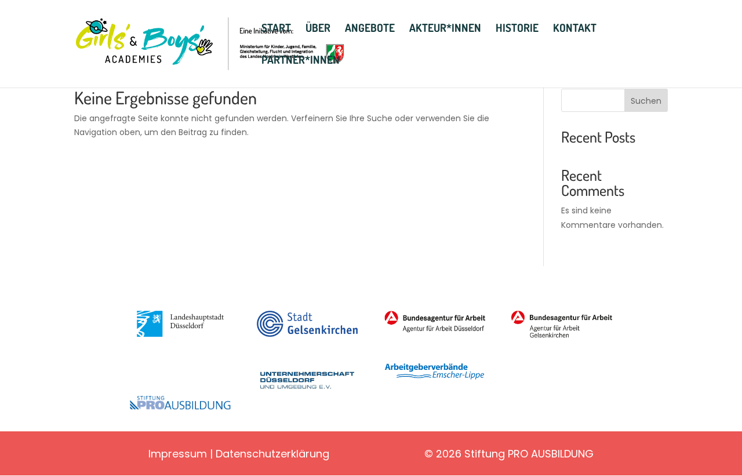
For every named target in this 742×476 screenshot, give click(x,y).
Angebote (370, 29)
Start (276, 29)
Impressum (177, 453)
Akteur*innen (445, 29)
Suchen (646, 101)
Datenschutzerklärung (272, 453)
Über (317, 29)
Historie (517, 29)
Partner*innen (300, 61)
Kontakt (574, 29)
